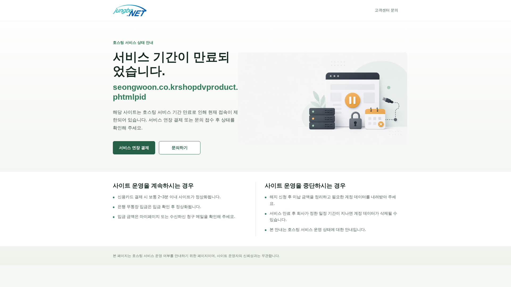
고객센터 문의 (386, 10)
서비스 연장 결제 (134, 147)
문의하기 (180, 147)
